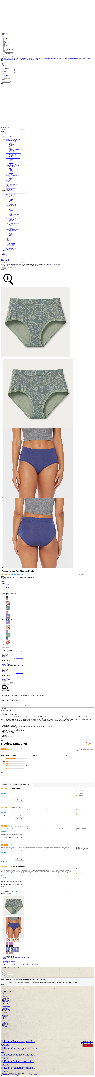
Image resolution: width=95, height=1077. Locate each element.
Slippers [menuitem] (10, 179)
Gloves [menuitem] (10, 170)
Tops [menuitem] (7, 194)
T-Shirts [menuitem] (10, 143)
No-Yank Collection (10, 243)
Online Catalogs (6, 1007)
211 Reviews (13, 574)
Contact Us (5, 993)
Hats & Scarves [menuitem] (12, 230)
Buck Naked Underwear (11, 184)
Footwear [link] (13, 175)
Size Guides (6, 1004)
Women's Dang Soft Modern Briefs (21, 957)
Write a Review (20, 574)
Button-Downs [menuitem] (12, 144)
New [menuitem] (4, 254)
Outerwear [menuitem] (8, 158)
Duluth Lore (5, 1023)
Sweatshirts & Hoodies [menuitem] (14, 204)
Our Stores (5, 1017)
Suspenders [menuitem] (11, 171)
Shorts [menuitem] (10, 213)
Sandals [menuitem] (10, 226)
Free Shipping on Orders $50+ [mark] (7, 56)
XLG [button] (7, 589)
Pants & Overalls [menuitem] (12, 164)
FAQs (4, 997)
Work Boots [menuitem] (11, 176)
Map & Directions (6, 656)
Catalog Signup (6, 1006)
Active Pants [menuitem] (11, 209)
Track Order (6, 994)
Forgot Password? (8, 46)
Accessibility (6, 1000)
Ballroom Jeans (9, 189)
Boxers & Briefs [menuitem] (12, 154)
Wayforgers (5, 1016)
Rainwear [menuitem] (11, 160)
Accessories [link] (14, 165)
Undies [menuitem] (10, 215)
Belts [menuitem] (10, 168)
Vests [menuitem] (10, 161)
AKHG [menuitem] (5, 255)
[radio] (1, 574)
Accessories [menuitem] (9, 165)
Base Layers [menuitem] (11, 156)
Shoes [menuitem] (10, 178)
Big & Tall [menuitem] (8, 180)
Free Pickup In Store (7, 650)
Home (2, 265)
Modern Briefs (19, 265)
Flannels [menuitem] (11, 145)
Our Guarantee (6, 1009)
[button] (7, 597)
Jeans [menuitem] (10, 211)
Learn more (27, 987)
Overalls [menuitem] (11, 210)
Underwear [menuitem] (8, 153)
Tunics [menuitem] (10, 200)
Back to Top (14, 891)
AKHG (4, 1019)
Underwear (9, 265)
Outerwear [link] (13, 158)
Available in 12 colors (8, 957)
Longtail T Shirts (10, 185)
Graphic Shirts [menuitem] (12, 150)
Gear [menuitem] (4, 252)
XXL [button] (7, 591)
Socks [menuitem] (10, 174)
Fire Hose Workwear (10, 188)
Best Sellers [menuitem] (8, 181)
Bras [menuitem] (10, 216)
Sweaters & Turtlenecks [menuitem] (14, 149)
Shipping (5, 996)
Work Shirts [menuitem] (11, 151)
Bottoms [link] (12, 140)
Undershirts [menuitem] (11, 155)
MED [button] (7, 587)
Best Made (5, 1018)
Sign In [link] (5, 34)
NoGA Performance (10, 244)
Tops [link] (10, 194)
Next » (69, 891)
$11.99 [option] (10, 625)
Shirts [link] (10, 141)
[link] (48, 31)
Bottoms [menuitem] (8, 140)
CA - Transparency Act (15, 1074)
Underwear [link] (14, 153)
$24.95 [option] (7, 594)
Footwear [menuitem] (8, 175)
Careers (5, 1022)
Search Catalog (5, 129)
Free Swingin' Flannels (11, 186)
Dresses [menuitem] (8, 240)
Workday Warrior (10, 245)
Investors (5, 1025)
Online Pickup (6, 998)
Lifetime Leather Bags (11, 248)
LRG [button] (7, 588)
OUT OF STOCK (5, 684)
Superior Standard (7, 1010)
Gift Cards (5, 1008)
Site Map (35, 1074)
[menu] (47, 16)
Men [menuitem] (11, 136)
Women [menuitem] (11, 190)
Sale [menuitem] (4, 253)
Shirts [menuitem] (7, 141)
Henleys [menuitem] (11, 146)
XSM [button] (7, 584)
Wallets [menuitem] (10, 169)
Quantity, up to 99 (6, 683)
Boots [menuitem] (10, 224)
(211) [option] (4, 958)
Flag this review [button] (4, 802)
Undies (14, 265)
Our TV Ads (5, 1024)
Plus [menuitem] (7, 238)
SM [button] (7, 586)
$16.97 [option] (11, 619)
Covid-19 (5, 1026)
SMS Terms (5, 1001)
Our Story (5, 1015)
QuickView (5, 962)
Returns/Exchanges (7, 1003)
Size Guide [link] (5, 644)
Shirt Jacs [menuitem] (11, 163)
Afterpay (5, 999)
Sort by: (20, 784)
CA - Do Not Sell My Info (26, 1074)
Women (5, 265)
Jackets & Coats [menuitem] (12, 159)
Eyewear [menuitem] (11, 173)
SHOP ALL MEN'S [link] (7, 139)
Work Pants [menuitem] (11, 208)
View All (16, 140)
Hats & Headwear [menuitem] (13, 166)
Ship (4, 649)
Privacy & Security (5, 1074)
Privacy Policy (49, 264)
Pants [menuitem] (10, 206)
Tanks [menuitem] (10, 196)
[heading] (48, 393)
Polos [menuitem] (10, 148)
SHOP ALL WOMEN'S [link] (8, 193)
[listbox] (50, 595)
